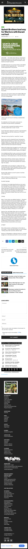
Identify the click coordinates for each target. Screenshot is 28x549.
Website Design (7, 476)
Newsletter (6, 396)
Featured (6, 418)
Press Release (7, 401)
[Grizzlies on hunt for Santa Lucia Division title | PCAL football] (4, 278)
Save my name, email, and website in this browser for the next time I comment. (13, 329)
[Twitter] (10, 241)
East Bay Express (7, 492)
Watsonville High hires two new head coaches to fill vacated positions (17, 284)
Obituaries (6, 441)
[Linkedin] (13, 241)
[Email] (19, 241)
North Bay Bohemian (8, 496)
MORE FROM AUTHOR (18, 272)
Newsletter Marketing (8, 484)
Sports (3, 27)
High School (6, 427)
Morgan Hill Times (8, 509)
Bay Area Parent (7, 518)
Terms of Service (7, 405)
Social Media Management (9, 480)
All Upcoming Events (8, 449)
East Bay (6, 523)
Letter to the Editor (8, 399)
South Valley (6, 524)
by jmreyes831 (4, 374)
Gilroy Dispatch (7, 502)
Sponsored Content (8, 482)
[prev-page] (2, 296)
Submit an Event (7, 452)
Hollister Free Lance (8, 504)
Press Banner (7, 510)
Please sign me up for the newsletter (10, 332)
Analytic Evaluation (8, 483)
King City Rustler (7, 506)
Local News (6, 417)
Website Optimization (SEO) (10, 479)
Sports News (6, 425)
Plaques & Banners (8, 407)
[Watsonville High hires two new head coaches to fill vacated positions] (4, 284)
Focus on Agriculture (8, 436)
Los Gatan (6, 507)
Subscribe (6, 403)
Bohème (6, 520)
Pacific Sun (6, 497)
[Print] (22, 241)
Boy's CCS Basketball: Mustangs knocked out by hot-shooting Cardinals (21, 251)
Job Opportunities (8, 529)
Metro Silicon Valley (8, 495)
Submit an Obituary (8, 443)
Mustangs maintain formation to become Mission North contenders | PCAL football (17, 291)
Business (6, 419)
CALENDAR (6, 448)
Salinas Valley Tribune (8, 511)
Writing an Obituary (8, 445)
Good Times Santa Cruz (9, 493)
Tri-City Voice (7, 514)
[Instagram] (8, 540)
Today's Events (7, 451)
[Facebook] (7, 241)
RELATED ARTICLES (6, 272)
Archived (6, 442)
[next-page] (4, 296)
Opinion (5, 421)
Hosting (5, 478)
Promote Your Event (8, 453)
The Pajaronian (7, 513)
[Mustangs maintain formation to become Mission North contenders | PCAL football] (4, 291)
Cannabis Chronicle (8, 521)
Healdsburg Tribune (8, 503)
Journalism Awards (8, 530)
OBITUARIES (7, 439)
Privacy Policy (7, 402)
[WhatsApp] (16, 241)
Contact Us (6, 398)
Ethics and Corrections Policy (10, 406)
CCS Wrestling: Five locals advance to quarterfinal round (7, 251)
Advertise (6, 412)
